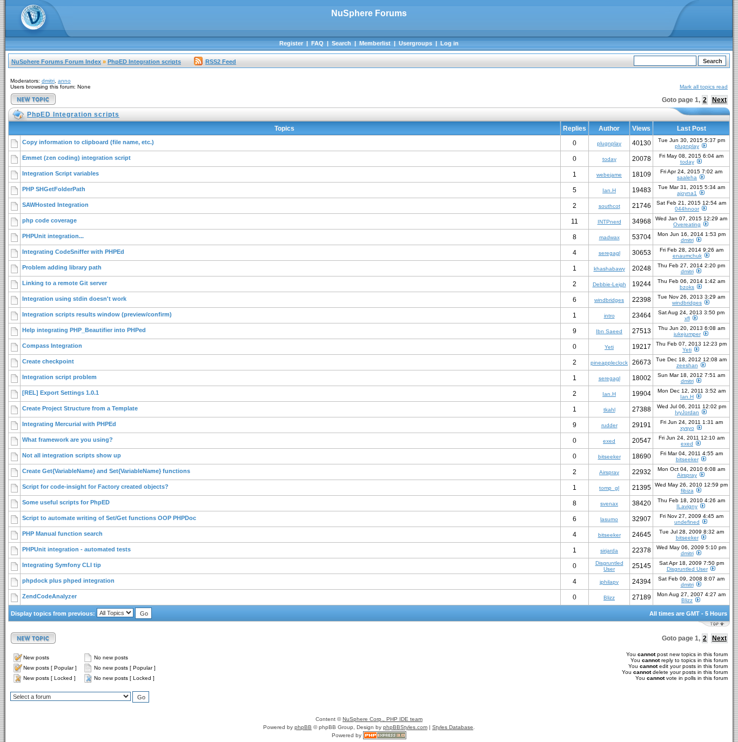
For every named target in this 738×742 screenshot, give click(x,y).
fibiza (687, 491)
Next (719, 100)
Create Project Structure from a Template (80, 408)
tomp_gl (609, 488)
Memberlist (375, 43)
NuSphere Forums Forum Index (56, 61)
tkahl (609, 410)
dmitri (48, 81)
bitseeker (609, 457)
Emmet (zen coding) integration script (76, 157)
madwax (609, 237)
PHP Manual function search (62, 533)
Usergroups (415, 43)
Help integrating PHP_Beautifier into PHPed (84, 330)
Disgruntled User (609, 566)
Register (291, 43)
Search (341, 43)
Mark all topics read (704, 87)
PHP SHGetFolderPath (53, 189)
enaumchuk (687, 256)
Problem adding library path (62, 267)
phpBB (303, 727)
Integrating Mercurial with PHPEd (69, 424)
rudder (609, 425)
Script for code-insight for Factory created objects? (95, 486)
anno (64, 81)
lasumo (609, 519)
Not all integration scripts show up (71, 455)
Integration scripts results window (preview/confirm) (97, 314)
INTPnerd (609, 222)
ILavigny (686, 506)
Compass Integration (52, 345)
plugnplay (609, 143)
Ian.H (609, 190)
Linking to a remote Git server (64, 283)
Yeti (609, 347)
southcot (609, 206)
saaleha (687, 177)
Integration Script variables (60, 173)
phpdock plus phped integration (68, 580)
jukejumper (687, 334)
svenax (609, 504)
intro (609, 316)
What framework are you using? (67, 439)
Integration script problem (59, 377)
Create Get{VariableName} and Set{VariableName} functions (106, 471)
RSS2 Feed (220, 61)
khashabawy (609, 269)
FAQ (317, 43)
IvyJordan (687, 412)
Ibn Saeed (609, 331)
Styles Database (452, 727)
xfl (687, 318)
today (609, 159)
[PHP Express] (384, 735)
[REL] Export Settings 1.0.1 (60, 392)
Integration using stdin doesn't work (74, 298)
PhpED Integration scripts (144, 61)
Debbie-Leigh (609, 284)
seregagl (609, 253)
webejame (609, 175)
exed (609, 441)
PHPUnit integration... (53, 236)
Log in (449, 43)
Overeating (687, 224)
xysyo (687, 428)
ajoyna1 (687, 193)
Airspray (609, 472)
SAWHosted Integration (55, 204)
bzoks (687, 287)
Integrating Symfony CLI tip (61, 565)
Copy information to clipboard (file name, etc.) (88, 142)
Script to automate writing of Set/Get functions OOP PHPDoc (109, 518)
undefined (687, 522)
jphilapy (609, 582)
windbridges (609, 300)
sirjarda (609, 551)
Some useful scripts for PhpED (66, 502)
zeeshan (687, 365)
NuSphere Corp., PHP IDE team (382, 719)
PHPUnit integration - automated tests (76, 549)
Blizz (609, 598)
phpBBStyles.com (405, 727)
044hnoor (687, 209)
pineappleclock (609, 363)
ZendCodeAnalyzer (49, 596)
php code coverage (49, 220)
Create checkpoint (48, 361)
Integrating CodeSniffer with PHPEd (73, 251)
